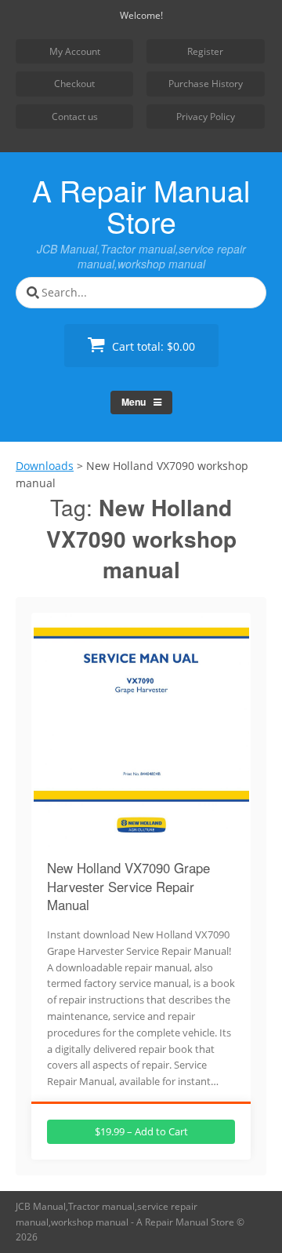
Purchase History (205, 83)
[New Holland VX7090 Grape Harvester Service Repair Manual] (141, 838)
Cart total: (152, 346)
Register (205, 51)
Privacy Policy (205, 116)
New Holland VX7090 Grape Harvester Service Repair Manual (128, 886)
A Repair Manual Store (141, 205)
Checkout (74, 83)
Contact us (75, 116)
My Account (74, 51)
